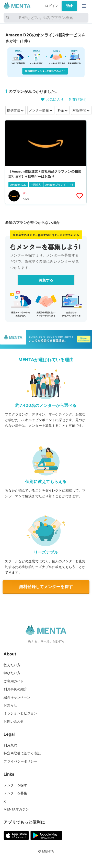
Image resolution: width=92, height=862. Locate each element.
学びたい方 (12, 673)
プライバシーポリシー (20, 761)
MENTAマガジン (16, 809)
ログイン (52, 6)
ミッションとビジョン (20, 713)
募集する (46, 280)
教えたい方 (12, 665)
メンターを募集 (15, 793)
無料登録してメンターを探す (46, 586)
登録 (69, 6)
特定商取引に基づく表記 (22, 753)
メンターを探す (15, 785)
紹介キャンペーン (17, 697)
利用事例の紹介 (15, 689)
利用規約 (10, 745)
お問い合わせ (14, 721)
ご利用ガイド (14, 681)
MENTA (48, 851)
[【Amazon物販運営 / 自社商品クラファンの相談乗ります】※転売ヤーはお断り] (45, 162)
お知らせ (10, 705)
